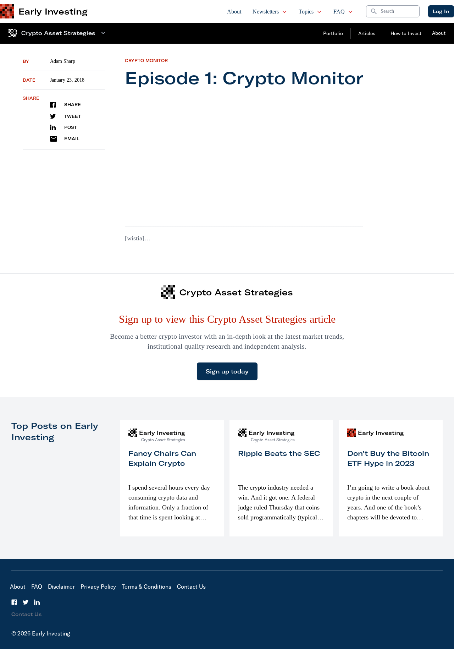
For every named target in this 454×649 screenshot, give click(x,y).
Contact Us (191, 586)
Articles (366, 33)
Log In (441, 11)
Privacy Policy (98, 586)
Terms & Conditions (146, 586)
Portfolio (333, 33)
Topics (306, 12)
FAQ (339, 12)
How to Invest (406, 33)
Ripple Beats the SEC (279, 453)
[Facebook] (14, 602)
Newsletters (266, 12)
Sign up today (227, 371)
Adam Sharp (62, 61)
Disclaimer (61, 586)
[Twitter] (25, 602)
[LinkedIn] (37, 602)
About (234, 12)
